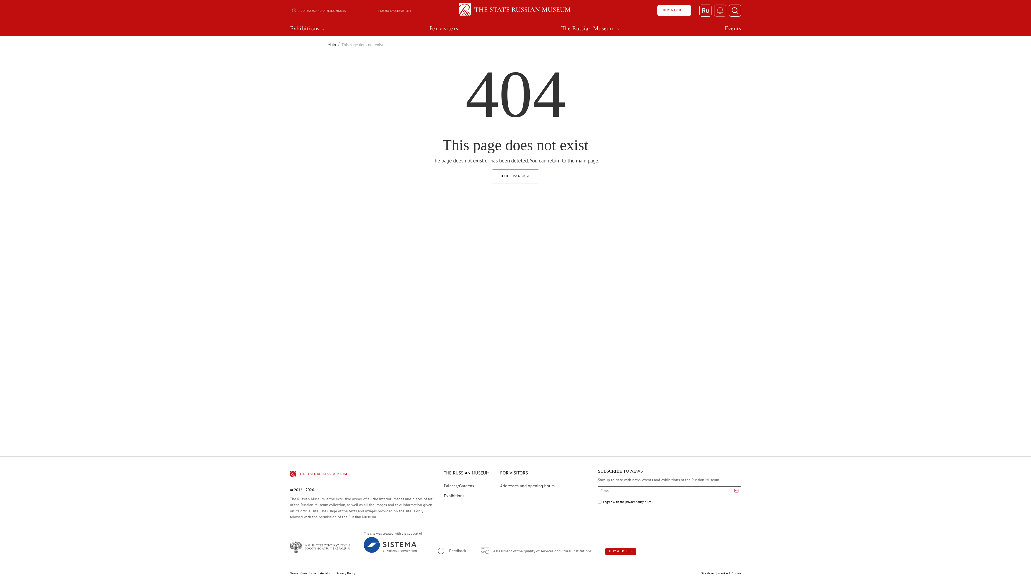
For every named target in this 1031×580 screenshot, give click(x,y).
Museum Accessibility (395, 11)
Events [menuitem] (733, 28)
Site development (713, 573)
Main (332, 44)
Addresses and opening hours (322, 11)
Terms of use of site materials (310, 573)
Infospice (735, 573)
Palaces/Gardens (459, 485)
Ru (705, 10)
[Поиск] (735, 11)
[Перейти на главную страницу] (319, 474)
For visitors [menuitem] (443, 28)
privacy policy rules (638, 502)
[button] (451, 550)
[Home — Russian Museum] (515, 10)
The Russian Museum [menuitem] (591, 28)
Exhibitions (454, 495)
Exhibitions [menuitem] (308, 28)
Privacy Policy (345, 573)
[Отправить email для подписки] (736, 491)
